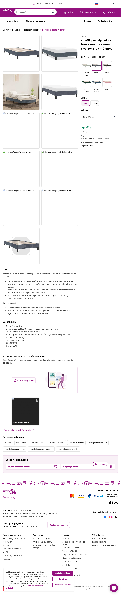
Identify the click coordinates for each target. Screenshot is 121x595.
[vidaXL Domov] (7, 10)
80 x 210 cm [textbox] (89, 117)
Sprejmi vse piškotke (63, 573)
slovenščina (104, 4)
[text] (86, 128)
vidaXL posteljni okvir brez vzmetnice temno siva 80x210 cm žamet (96, 44)
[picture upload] (56, 380)
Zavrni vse (63, 579)
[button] (47, 3)
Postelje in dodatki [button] (76, 442)
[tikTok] (116, 517)
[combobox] (35, 12)
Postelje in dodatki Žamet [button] (15, 449)
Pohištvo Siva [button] (21, 442)
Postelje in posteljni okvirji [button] (68, 449)
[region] (39, 579)
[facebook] (105, 517)
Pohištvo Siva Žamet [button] (56, 442)
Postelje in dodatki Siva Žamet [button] (41, 449)
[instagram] (110, 517)
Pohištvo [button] (8, 442)
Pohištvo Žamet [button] (37, 442)
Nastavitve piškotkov (71, 558)
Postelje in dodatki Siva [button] (98, 442)
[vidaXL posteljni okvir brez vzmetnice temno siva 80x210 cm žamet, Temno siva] (21, 53)
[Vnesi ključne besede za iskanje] (53, 12)
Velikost (85, 110)
